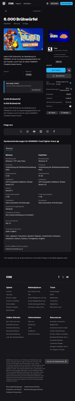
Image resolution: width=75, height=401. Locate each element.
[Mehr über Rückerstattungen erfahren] (71, 89)
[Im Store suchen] (6, 11)
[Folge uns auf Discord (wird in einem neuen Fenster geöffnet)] (40, 131)
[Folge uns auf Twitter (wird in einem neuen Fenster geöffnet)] (21, 131)
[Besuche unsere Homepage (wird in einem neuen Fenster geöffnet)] (27, 131)
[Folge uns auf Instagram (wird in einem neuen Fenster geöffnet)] (47, 131)
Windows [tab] (9, 148)
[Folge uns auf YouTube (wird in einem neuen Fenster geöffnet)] (34, 131)
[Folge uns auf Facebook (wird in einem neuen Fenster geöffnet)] (54, 131)
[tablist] (37, 148)
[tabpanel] (37, 183)
